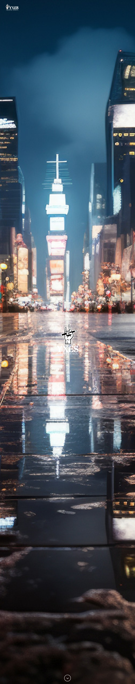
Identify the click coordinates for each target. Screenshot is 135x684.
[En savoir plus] (67, 678)
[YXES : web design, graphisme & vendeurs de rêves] (20, 7)
